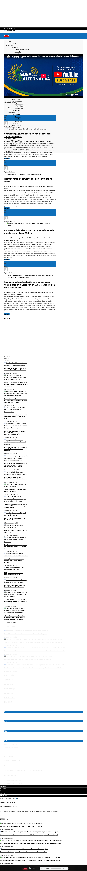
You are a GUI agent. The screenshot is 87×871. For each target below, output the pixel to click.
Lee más (7, 158)
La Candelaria (19, 104)
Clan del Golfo (42, 292)
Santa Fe (17, 119)
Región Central (23, 141)
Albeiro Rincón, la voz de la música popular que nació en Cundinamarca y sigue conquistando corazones (15, 617)
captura (35, 141)
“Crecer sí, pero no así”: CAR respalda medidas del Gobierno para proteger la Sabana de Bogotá (16, 384)
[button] (43, 23)
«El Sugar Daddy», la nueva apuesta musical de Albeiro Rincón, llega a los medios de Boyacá (15, 601)
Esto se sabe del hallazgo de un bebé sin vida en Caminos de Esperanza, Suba (15, 416)
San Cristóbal (18, 121)
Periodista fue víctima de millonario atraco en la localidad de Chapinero (15, 369)
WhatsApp (3, 796)
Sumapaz (17, 110)
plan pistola (11, 294)
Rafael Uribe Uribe (20, 106)
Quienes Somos (12, 138)
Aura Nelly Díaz (10, 127)
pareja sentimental (48, 186)
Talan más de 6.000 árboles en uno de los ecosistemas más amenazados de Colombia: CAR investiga (15, 400)
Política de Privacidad (10, 744)
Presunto (49, 141)
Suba (31, 292)
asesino (29, 141)
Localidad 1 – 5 (15, 112)
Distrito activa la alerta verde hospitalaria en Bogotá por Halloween (15, 478)
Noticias (15, 141)
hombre (39, 186)
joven (5, 294)
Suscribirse (3, 791)
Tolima (16, 240)
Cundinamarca (8, 141)
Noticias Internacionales (22, 50)
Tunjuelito (17, 127)
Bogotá (6, 186)
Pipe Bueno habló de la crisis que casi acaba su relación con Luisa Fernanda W (15, 546)
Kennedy (17, 132)
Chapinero (17, 117)
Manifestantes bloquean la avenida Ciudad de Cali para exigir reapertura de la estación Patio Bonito (15, 432)
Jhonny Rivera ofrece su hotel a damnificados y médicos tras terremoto (14, 560)
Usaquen (17, 114)
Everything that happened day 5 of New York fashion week (14, 519)
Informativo (14, 47)
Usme (16, 123)
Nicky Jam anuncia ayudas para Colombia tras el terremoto (13, 573)
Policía (6, 188)
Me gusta (3, 786)
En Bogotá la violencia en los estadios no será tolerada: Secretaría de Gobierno (15, 449)
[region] (43, 13)
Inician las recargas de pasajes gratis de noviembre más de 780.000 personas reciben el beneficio (15, 465)
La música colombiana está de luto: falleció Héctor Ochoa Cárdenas (14, 586)
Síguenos (3, 788)
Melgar (6, 240)
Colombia (50, 292)
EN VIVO (6, 36)
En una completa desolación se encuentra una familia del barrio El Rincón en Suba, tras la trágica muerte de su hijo (29, 285)
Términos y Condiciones (11, 748)
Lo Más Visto (20, 292)
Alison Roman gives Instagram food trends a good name (15, 490)
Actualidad (7, 238)
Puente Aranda (19, 101)
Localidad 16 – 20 (16, 99)
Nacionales (18, 52)
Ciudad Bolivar (19, 108)
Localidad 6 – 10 (16, 125)
